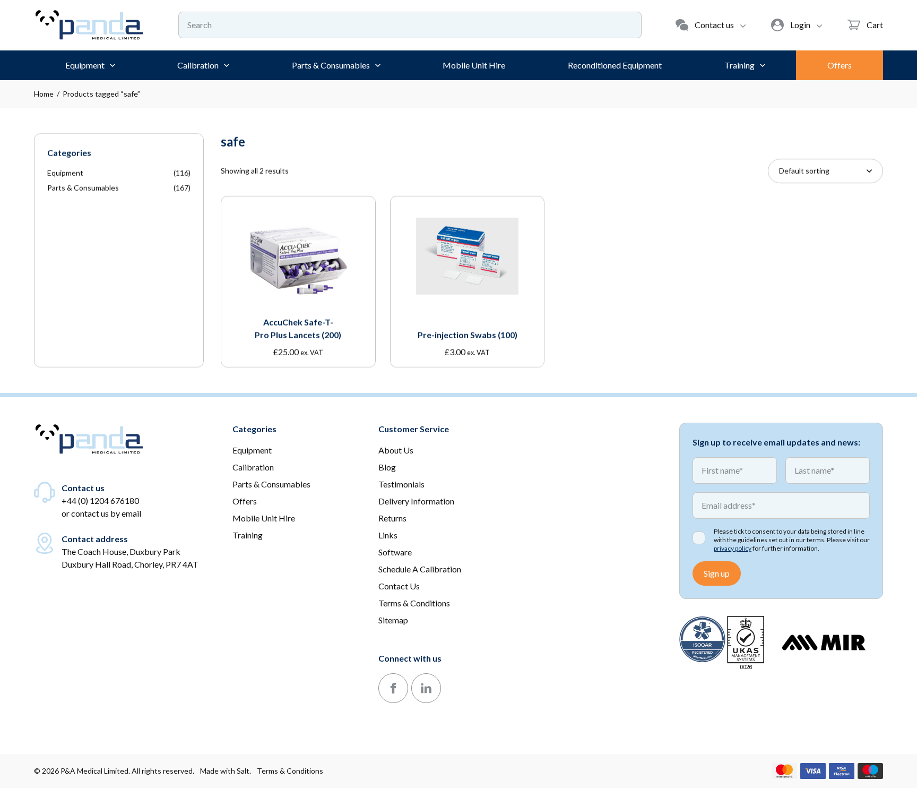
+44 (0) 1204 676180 (100, 500)
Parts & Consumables (83, 187)
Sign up (717, 573)
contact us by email (106, 513)
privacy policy (732, 548)
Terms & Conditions (290, 770)
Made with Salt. (225, 770)
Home (44, 93)
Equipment (65, 172)
